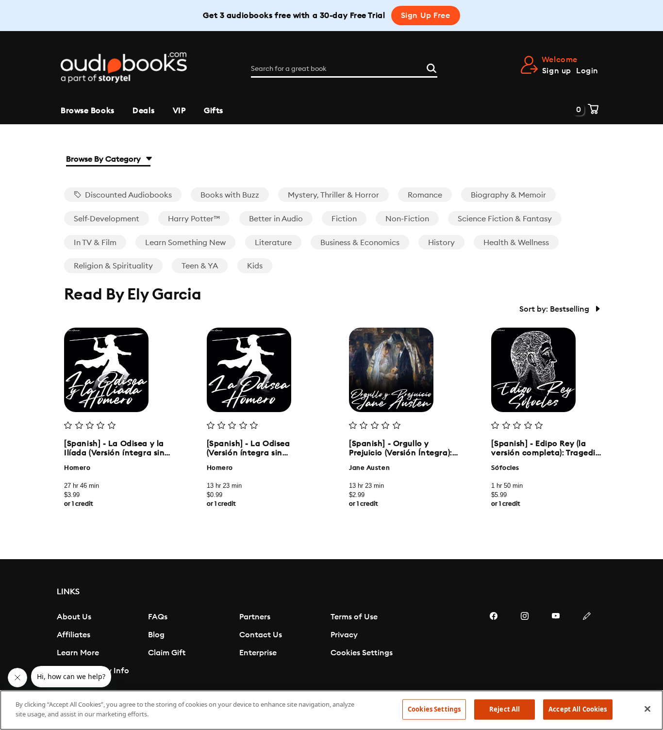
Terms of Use (354, 617)
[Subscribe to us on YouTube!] (555, 645)
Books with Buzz (229, 195)
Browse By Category (104, 159)
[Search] (431, 67)
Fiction (344, 219)
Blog (156, 635)
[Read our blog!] (586, 645)
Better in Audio (276, 219)
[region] (331, 710)
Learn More (78, 653)
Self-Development (106, 219)
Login (587, 71)
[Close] (647, 708)
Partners (254, 617)
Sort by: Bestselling (555, 309)
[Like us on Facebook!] (493, 645)
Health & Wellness (516, 243)
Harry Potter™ (194, 219)
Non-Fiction (407, 219)
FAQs (157, 617)
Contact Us (260, 635)
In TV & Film (95, 243)
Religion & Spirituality (113, 266)
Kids (255, 266)
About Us (74, 617)
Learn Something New (185, 243)
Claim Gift (166, 653)
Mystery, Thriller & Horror (333, 195)
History (441, 243)
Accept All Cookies (577, 709)
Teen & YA (200, 266)
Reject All (504, 709)
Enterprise (258, 653)
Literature (273, 243)
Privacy (344, 635)
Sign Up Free (425, 15)
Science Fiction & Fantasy (505, 219)
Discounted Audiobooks (127, 195)
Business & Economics (359, 243)
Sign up (556, 71)
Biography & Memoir (508, 195)
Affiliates (73, 635)
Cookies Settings (362, 653)
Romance (425, 195)
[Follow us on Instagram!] (524, 645)
